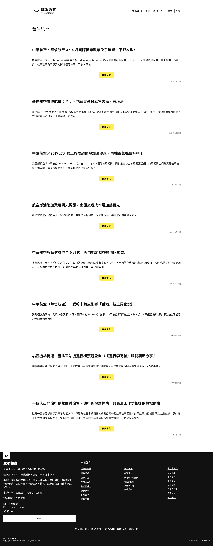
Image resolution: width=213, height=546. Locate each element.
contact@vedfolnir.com (29, 492)
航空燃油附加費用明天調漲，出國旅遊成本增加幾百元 (76, 205)
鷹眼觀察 (48, 9)
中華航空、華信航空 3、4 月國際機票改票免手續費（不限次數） (84, 49)
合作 (178, 11)
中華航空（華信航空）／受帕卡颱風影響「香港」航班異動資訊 (83, 304)
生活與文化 (173, 468)
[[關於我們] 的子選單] (102, 529)
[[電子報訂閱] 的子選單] (88, 529)
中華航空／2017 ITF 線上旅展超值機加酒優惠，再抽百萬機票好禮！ (87, 153)
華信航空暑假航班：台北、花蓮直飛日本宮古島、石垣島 (78, 101)
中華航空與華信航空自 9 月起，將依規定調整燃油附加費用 (80, 252)
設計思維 (128, 468)
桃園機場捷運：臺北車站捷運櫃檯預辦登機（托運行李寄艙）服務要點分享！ (94, 355)
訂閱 (170, 11)
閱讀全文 (108, 76)
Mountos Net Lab (204, 540)
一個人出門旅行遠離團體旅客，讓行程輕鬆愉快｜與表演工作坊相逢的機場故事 (96, 403)
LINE (39, 518)
